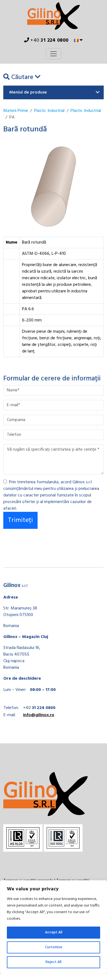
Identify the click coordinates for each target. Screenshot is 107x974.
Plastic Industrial (49, 110)
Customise (53, 947)
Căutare (22, 77)
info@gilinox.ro (38, 715)
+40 (49, 40)
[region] (53, 927)
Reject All (53, 962)
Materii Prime (15, 110)
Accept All (53, 932)
